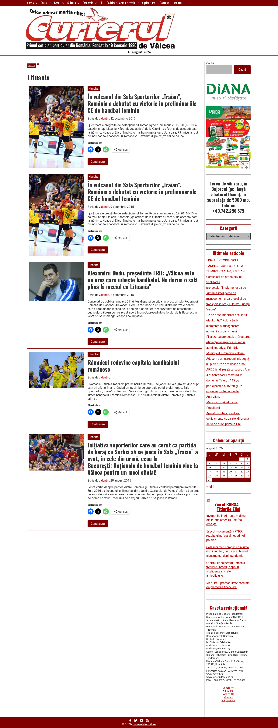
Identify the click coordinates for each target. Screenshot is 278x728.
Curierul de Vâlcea (144, 724)
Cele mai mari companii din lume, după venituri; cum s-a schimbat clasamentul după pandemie (227, 551)
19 (224, 471)
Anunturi (178, 3)
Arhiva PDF (228, 691)
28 (236, 475)
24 (209, 475)
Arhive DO (228, 694)
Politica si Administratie (121, 3)
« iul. (209, 486)
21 (236, 471)
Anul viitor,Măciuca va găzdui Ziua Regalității (222, 402)
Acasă (30, 3)
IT (101, 3)
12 (224, 467)
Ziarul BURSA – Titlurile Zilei (228, 506)
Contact (164, 3)
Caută (210, 63)
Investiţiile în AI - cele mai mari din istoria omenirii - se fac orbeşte (226, 520)
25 (216, 475)
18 (216, 471)
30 (247, 475)
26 (224, 475)
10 (209, 467)
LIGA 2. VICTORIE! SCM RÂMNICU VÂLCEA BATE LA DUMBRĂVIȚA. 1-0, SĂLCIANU (226, 266)
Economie (87, 3)
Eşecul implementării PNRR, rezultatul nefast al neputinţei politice (225, 536)
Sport (57, 3)
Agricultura (148, 3)
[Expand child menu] (36, 3)
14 (236, 467)
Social (43, 3)
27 (230, 475)
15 (242, 467)
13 (230, 467)
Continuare (99, 162)
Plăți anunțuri (228, 700)
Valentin (104, 118)
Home (31, 65)
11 (216, 467)
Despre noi (228, 687)
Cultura (71, 3)
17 (209, 471)
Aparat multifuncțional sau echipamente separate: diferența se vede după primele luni (227, 418)
